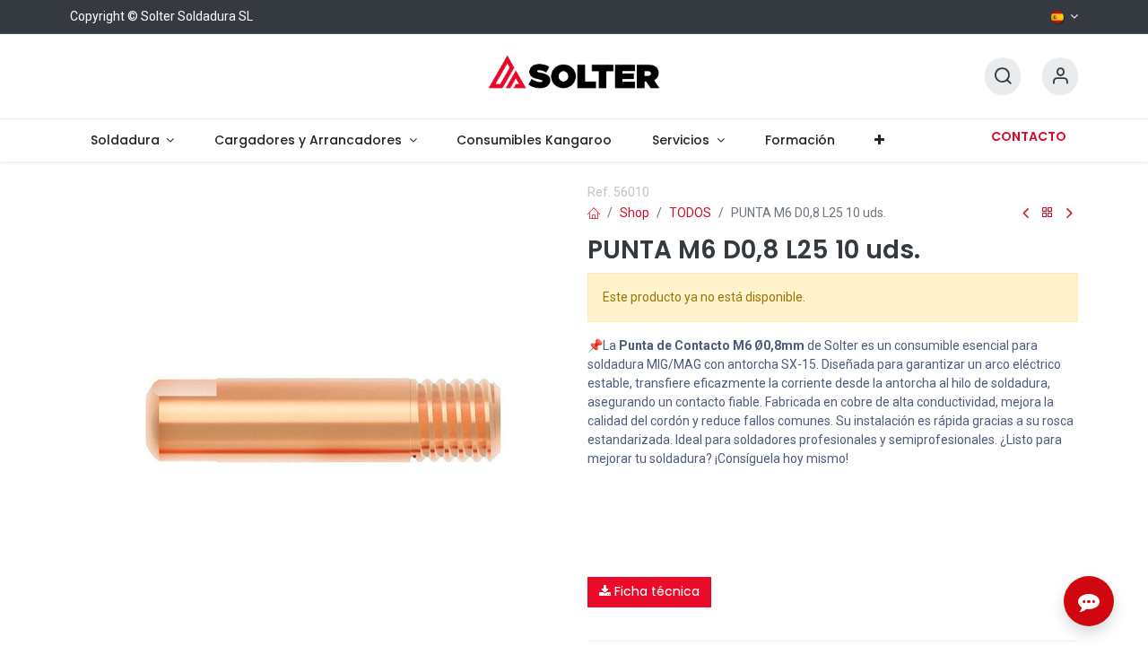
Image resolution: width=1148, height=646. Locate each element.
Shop (634, 212)
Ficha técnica (655, 591)
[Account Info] (1060, 76)
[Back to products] (1047, 213)
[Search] (1003, 76)
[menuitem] (132, 140)
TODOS (690, 212)
